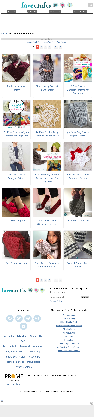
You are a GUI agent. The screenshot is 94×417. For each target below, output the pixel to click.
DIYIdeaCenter (69, 329)
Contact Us (36, 336)
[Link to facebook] (10, 318)
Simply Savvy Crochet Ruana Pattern (47, 88)
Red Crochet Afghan (16, 263)
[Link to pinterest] (28, 318)
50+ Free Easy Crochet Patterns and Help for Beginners (47, 178)
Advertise (22, 336)
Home (4, 33)
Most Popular (61, 42)
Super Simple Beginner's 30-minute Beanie (47, 265)
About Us (9, 336)
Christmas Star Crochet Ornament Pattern (78, 176)
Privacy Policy (32, 351)
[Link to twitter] (19, 318)
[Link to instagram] (37, 318)
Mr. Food (69, 336)
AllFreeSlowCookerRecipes (69, 347)
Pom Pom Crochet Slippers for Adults (47, 222)
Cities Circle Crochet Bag (77, 220)
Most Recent (48, 42)
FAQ (23, 341)
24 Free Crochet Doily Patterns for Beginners (47, 134)
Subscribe (34, 356)
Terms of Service (15, 361)
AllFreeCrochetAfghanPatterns (69, 326)
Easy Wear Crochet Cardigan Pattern (16, 176)
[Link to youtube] (23, 326)
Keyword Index (14, 351)
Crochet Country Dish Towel (78, 265)
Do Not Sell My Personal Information (23, 346)
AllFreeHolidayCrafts (69, 322)
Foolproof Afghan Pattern (16, 88)
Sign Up (85, 297)
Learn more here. (13, 384)
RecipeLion (69, 340)
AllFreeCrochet (69, 315)
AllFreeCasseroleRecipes (69, 350)
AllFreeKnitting (69, 318)
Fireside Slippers (16, 220)
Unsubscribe (33, 361)
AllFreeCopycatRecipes (69, 343)
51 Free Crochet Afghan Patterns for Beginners (16, 134)
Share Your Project (16, 356)
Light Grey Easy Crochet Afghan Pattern (77, 134)
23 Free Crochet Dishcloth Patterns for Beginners (77, 90)
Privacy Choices (23, 366)
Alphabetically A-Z (33, 42)
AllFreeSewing (69, 333)
